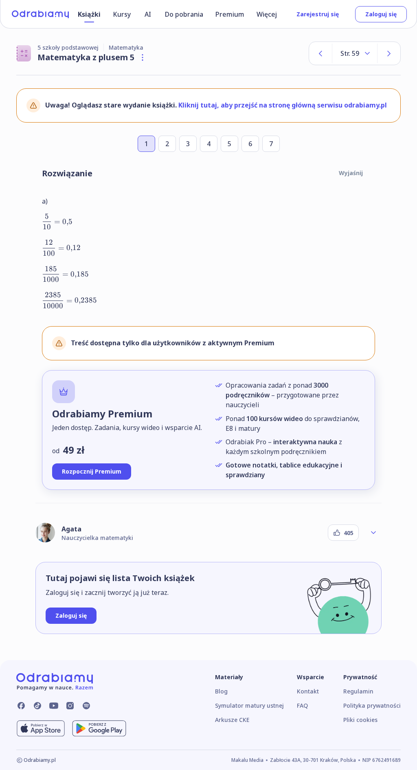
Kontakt (308, 691)
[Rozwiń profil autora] (373, 532)
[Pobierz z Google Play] (99, 728)
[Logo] (40, 14)
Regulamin (358, 691)
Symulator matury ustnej (249, 705)
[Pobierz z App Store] (40, 728)
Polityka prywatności (372, 705)
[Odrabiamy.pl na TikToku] (37, 706)
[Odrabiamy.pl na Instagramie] (70, 706)
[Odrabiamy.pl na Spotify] (86, 706)
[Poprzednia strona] (320, 53)
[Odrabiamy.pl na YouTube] (54, 706)
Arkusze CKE (232, 720)
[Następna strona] (389, 53)
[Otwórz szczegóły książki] (142, 57)
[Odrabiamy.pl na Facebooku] (21, 706)
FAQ (302, 705)
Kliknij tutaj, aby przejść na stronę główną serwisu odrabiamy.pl (282, 105)
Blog (221, 691)
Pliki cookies (360, 720)
